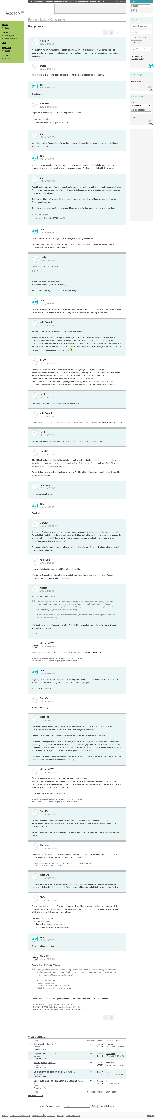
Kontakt (60, 1115)
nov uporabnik (137, 56)
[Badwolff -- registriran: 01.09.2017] (35, 105)
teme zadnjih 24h (12, 38)
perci (42, 84)
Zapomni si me (139, 37)
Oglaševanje (49, 1115)
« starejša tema (46, 1106)
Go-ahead (110, 1044)
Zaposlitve (6, 47)
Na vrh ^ (150, 1115)
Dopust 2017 (40, 1053)
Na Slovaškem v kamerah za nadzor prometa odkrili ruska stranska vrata (67, 1)
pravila (7, 58)
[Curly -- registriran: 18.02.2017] (35, 135)
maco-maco (110, 1053)
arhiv (7, 27)
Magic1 (43, 587)
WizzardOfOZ (47, 643)
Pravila (5, 1115)
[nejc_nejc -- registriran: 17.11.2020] (35, 486)
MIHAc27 (44, 717)
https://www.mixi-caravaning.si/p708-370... (49, 793)
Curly (43, 134)
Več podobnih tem (35, 1095)
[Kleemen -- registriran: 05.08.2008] (35, 42)
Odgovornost (37, 1115)
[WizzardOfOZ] (35, 645)
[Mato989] (35, 957)
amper (36, 1085)
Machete (44, 845)
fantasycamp (38, 1065)
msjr (107, 1072)
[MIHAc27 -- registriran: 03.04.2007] (35, 718)
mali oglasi (9, 35)
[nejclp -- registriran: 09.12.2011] (35, 395)
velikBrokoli (46, 322)
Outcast (37, 1056)
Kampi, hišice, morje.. (44, 1062)
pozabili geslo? (137, 59)
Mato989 (44, 956)
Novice (5, 24)
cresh (43, 65)
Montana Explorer (55, 369)
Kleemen (44, 40)
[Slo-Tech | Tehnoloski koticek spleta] (15, 12)
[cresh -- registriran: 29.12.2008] (35, 67)
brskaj (7, 50)
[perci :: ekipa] (35, 86)
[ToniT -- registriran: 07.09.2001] (35, 361)
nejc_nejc (45, 485)
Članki (4, 42)
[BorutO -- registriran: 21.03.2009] (35, 452)
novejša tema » (107, 1106)
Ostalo (5, 55)
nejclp (43, 394)
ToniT (43, 360)
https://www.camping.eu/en (43, 494)
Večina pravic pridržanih (20, 1115)
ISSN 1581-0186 (73, 1115)
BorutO (44, 451)
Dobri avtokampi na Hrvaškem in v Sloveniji (56, 1080)
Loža (44, 1049)
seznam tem (136, 81)
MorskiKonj (38, 1074)
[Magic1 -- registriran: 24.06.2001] (35, 589)
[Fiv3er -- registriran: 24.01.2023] (35, 898)
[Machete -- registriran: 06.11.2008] (35, 846)
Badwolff (44, 103)
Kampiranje (39, 1044)
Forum (5, 32)
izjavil (56, 266)
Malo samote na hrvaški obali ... (50, 1071)
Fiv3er (43, 897)
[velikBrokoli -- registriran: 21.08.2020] (35, 323)
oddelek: (60, 1106)
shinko (108, 1081)
